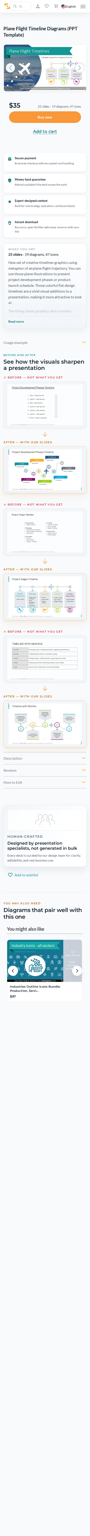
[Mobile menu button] (83, 6)
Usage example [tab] (15, 342)
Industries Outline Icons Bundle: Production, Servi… (35, 989)
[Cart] (55, 6)
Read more (16, 321)
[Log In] (37, 6)
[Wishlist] (46, 6)
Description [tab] (12, 758)
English (71, 6)
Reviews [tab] (10, 770)
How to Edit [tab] (12, 782)
